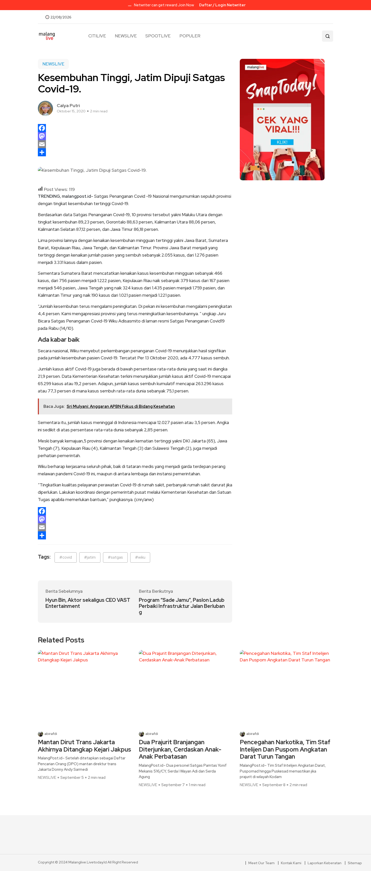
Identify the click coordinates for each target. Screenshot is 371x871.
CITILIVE (97, 36)
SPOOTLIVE (158, 36)
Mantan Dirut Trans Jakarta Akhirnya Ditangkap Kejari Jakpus (84, 746)
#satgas (115, 557)
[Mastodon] (135, 136)
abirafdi (50, 734)
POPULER (189, 36)
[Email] (135, 144)
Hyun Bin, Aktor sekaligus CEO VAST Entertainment (87, 603)
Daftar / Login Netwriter (222, 5)
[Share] (135, 152)
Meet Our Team (261, 863)
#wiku (140, 557)
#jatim (90, 557)
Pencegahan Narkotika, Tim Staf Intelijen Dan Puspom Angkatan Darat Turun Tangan (285, 749)
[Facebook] (135, 128)
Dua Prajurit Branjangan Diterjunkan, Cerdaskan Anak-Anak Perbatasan (180, 749)
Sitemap (355, 863)
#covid (65, 557)
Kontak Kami (291, 863)
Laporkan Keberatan (324, 863)
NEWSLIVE (126, 36)
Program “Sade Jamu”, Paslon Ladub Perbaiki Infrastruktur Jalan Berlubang (182, 606)
